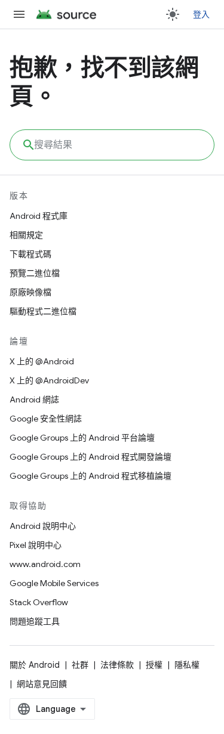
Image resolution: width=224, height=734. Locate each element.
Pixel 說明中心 (36, 545)
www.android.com (45, 564)
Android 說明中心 (43, 526)
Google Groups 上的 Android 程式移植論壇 (90, 475)
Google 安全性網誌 (46, 418)
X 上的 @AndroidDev (49, 380)
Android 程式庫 (38, 215)
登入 (201, 14)
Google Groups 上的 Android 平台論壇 (82, 437)
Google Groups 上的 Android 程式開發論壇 (90, 456)
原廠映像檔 (30, 292)
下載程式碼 (30, 254)
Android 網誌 (34, 399)
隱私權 (187, 665)
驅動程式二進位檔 (43, 311)
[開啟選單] (19, 14)
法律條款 (117, 665)
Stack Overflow (39, 602)
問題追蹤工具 (35, 621)
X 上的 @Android (42, 361)
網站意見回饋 (42, 684)
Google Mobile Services (54, 583)
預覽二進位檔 (35, 273)
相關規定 (26, 235)
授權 (154, 665)
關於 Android (35, 665)
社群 (80, 665)
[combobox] (112, 144)
